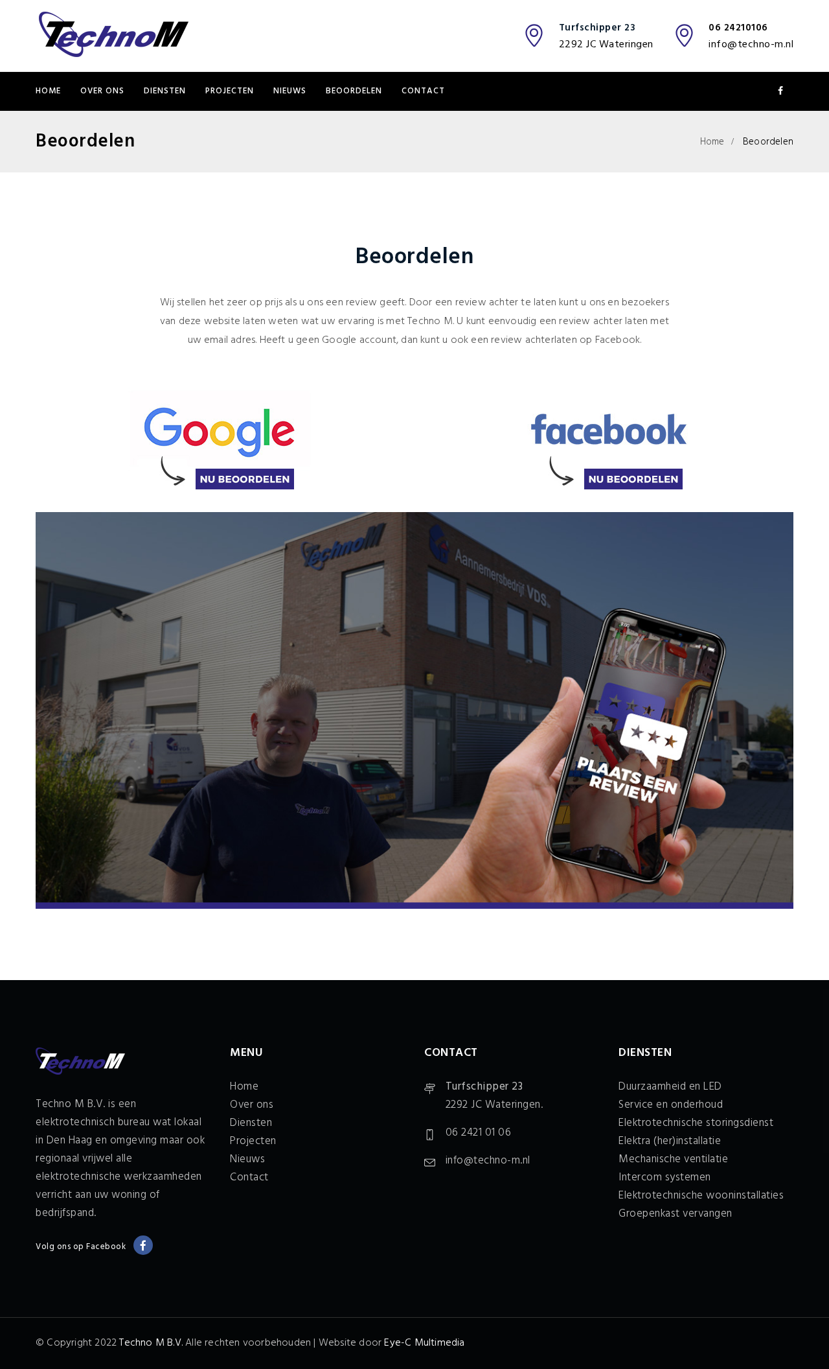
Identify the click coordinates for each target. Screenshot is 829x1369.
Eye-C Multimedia (424, 1343)
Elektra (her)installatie (670, 1141)
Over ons (102, 91)
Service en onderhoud (671, 1105)
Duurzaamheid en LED (670, 1086)
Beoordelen (354, 91)
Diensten (165, 91)
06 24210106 (738, 28)
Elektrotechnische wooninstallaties (701, 1195)
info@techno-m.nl (751, 44)
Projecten (229, 91)
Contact (423, 91)
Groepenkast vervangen (675, 1214)
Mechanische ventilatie (673, 1159)
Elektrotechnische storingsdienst (696, 1123)
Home (48, 91)
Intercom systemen (665, 1177)
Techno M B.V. (151, 1343)
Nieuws (289, 91)
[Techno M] (113, 35)
